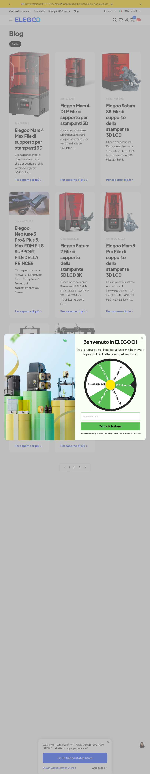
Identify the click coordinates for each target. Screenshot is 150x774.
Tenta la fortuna (110, 426)
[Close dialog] (141, 337)
